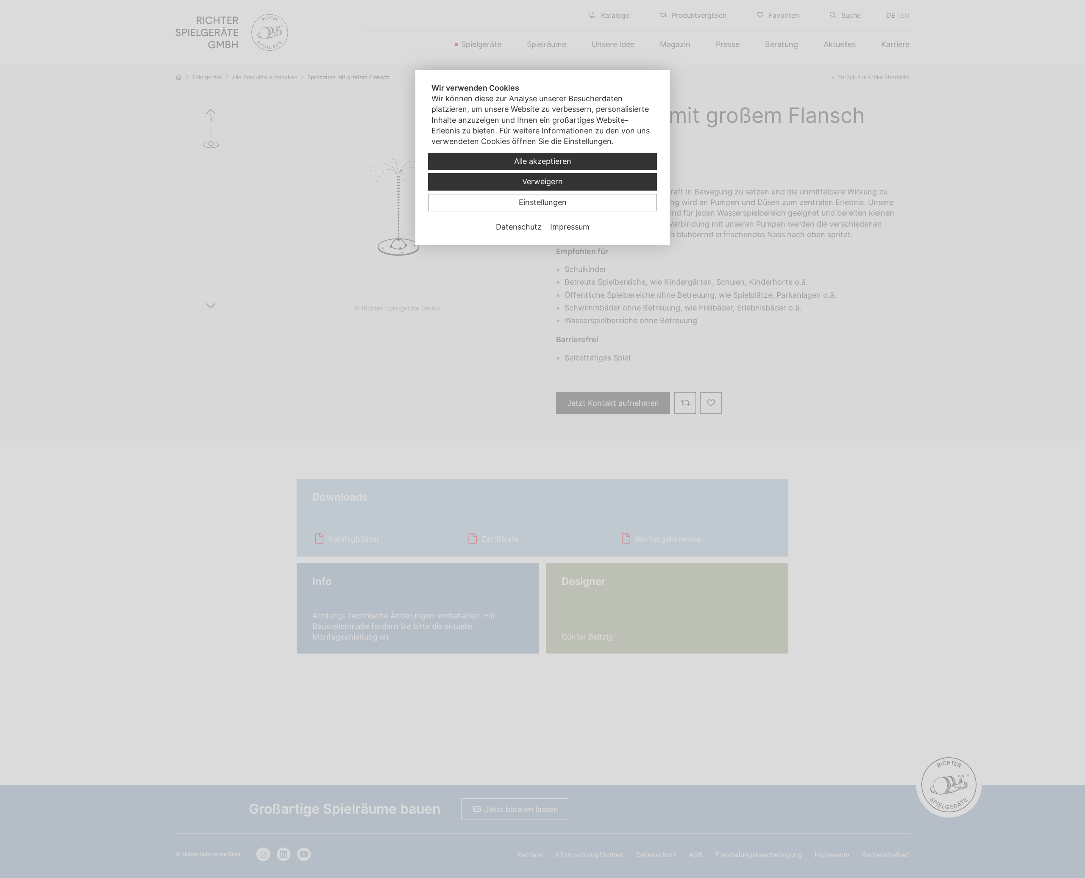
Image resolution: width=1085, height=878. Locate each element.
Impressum (570, 226)
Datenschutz (519, 226)
